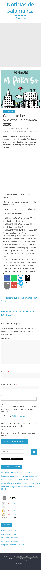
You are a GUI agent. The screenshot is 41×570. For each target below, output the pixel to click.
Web (3, 396)
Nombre (5, 371)
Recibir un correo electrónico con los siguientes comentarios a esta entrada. (19, 424)
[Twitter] (27, 278)
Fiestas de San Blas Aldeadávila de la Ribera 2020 (18, 313)
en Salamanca (23, 131)
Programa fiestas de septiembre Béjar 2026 (17, 472)
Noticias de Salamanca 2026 (20, 11)
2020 (16, 131)
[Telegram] (20, 278)
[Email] (7, 285)
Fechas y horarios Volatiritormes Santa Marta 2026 (20, 483)
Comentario (6, 338)
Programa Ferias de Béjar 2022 (13, 545)
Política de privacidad (20, 416)
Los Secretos (32, 131)
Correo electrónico (9, 385)
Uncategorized (8, 111)
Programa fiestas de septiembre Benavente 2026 (19, 476)
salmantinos (22, 128)
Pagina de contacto (8, 534)
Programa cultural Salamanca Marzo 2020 (20, 299)
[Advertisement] (20, 45)
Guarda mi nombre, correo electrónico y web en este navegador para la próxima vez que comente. (20, 409)
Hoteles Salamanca (8, 530)
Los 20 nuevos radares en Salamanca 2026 (17, 479)
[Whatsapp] (14, 278)
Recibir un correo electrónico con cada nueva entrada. (18, 434)
